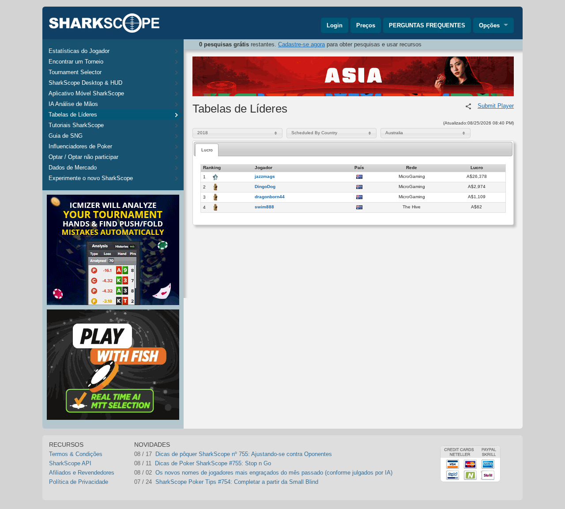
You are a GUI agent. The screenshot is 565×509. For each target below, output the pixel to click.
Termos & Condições (75, 454)
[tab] (206, 149)
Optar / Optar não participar (83, 157)
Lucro (207, 149)
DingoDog (265, 187)
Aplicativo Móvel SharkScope (86, 93)
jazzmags (265, 176)
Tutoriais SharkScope (76, 125)
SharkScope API (70, 463)
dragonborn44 (270, 197)
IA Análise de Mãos (73, 104)
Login (335, 25)
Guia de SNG (66, 135)
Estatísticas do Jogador (79, 51)
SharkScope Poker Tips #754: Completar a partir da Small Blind (236, 482)
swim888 (264, 207)
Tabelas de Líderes (73, 114)
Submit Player (496, 106)
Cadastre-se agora (301, 44)
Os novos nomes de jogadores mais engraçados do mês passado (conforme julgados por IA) (273, 472)
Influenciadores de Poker (80, 146)
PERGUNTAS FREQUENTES (427, 25)
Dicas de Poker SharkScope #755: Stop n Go (213, 463)
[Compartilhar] (468, 106)
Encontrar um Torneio (76, 61)
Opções (489, 25)
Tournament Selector (75, 72)
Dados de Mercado (73, 167)
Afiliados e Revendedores (81, 472)
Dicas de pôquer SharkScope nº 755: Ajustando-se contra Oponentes (243, 454)
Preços (365, 25)
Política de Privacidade (78, 482)
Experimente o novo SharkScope (91, 178)
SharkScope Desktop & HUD (85, 82)
